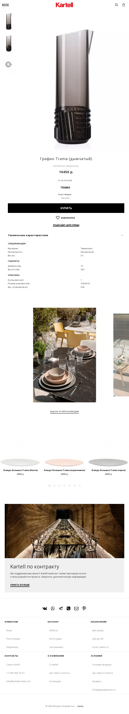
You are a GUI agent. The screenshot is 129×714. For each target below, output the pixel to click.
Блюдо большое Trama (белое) (20, 470)
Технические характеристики (28, 235)
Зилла (80, 706)
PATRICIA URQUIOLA (66, 165)
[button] (49, 486)
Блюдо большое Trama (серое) (109, 470)
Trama (65, 187)
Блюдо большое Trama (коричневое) (64, 470)
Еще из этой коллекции (64, 411)
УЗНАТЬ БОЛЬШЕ (20, 584)
